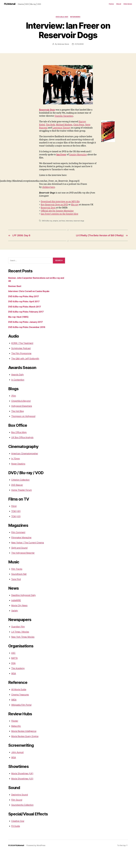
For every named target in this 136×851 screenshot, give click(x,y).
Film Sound (16, 800)
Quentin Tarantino (64, 116)
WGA (13, 673)
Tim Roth (50, 124)
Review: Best (14, 286)
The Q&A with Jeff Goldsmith (25, 358)
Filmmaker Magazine (21, 537)
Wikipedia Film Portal (21, 705)
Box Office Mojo (19, 432)
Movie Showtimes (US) (22, 778)
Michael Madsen (64, 124)
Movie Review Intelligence (23, 731)
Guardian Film (18, 626)
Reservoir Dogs (47, 109)
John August (17, 752)
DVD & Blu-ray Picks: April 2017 (24, 301)
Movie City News (19, 605)
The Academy (18, 668)
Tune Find (16, 579)
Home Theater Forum (21, 490)
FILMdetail (9, 4)
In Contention (17, 380)
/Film (13, 396)
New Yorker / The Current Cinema (27, 542)
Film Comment (18, 532)
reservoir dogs (78, 221)
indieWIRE (16, 600)
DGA (13, 663)
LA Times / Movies (20, 632)
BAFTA (14, 658)
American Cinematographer (24, 453)
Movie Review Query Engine (24, 736)
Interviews (128, 4)
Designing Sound (19, 794)
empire (55, 221)
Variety (14, 610)
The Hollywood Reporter (23, 553)
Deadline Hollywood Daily (23, 595)
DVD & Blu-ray (62, 17)
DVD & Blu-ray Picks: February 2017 (26, 312)
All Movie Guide (18, 689)
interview (69, 221)
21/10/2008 (79, 44)
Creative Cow (17, 821)
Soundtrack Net (18, 574)
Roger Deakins (18, 464)
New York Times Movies (22, 637)
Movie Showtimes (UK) (22, 773)
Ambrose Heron (63, 44)
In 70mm (15, 458)
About (118, 4)
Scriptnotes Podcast (21, 348)
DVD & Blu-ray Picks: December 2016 (26, 327)
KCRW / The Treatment (22, 343)
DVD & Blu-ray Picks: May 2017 (23, 296)
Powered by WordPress (35, 845)
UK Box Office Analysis (22, 437)
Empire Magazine (78, 154)
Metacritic (16, 726)
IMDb (13, 699)
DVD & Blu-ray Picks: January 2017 (25, 322)
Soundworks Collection (22, 805)
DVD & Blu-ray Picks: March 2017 (24, 306)
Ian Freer (61, 154)
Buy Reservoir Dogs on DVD (54, 204)
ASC (13, 653)
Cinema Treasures (20, 694)
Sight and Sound (19, 548)
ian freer (62, 221)
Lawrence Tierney (61, 127)
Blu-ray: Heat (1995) (18, 317)
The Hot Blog (17, 411)
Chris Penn (78, 124)
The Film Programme (21, 353)
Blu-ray (75, 204)
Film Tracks (16, 569)
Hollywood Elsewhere (21, 406)
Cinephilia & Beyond (21, 401)
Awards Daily (17, 374)
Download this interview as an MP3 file (60, 201)
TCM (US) (16, 516)
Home (111, 4)
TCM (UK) (16, 511)
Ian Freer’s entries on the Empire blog (59, 214)
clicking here (48, 187)
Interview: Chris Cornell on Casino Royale (28, 291)
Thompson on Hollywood (23, 416)
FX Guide (15, 826)
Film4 (14, 506)
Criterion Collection (20, 480)
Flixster (14, 721)
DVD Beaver (17, 485)
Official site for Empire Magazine (57, 210)
